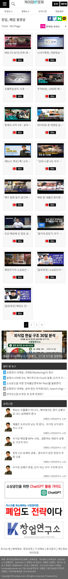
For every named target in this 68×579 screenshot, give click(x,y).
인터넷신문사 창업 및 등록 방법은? (24, 394)
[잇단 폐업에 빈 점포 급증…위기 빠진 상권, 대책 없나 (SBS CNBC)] (18, 216)
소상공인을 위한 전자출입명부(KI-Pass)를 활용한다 (33, 383)
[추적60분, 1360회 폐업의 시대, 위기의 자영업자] (50, 71)
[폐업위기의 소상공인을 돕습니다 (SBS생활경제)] (18, 252)
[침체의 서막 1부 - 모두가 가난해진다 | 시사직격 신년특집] (18, 107)
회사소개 (5, 549)
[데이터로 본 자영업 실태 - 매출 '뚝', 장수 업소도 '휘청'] (50, 107)
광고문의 (51, 549)
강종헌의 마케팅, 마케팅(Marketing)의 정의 (29, 372)
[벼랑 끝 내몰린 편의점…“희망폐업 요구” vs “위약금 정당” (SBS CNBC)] (50, 180)
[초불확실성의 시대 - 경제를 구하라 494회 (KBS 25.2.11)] (18, 71)
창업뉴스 (8, 11)
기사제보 (39, 549)
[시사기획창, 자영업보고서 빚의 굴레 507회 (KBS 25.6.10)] (50, 35)
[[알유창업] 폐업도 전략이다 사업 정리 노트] (18, 288)
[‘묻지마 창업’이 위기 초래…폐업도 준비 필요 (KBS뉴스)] (50, 216)
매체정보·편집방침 (22, 549)
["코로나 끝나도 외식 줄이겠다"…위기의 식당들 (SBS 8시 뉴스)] (50, 144)
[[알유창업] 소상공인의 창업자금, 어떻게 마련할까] (50, 252)
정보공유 (59, 11)
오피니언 (42, 11)
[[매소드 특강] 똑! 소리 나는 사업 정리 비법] (18, 144)
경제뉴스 (25, 11)
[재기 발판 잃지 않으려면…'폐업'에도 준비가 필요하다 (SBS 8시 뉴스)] (18, 180)
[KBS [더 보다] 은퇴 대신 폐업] (18, 35)
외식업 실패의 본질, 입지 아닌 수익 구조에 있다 (38, 467)
